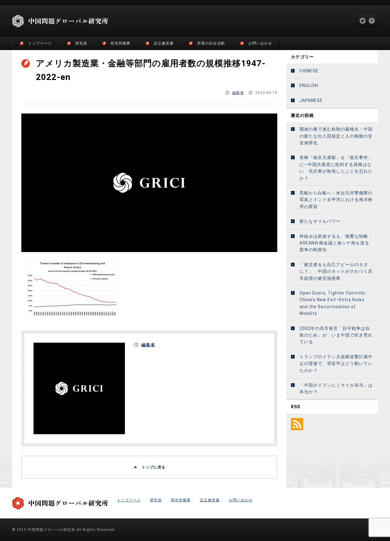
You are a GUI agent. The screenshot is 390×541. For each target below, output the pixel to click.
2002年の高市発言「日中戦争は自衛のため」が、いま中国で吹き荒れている (336, 335)
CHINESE (309, 70)
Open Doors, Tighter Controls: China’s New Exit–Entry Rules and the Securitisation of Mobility (333, 303)
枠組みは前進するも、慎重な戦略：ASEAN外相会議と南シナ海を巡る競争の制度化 (336, 243)
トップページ (40, 43)
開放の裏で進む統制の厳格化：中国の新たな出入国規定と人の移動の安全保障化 (336, 136)
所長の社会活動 (211, 43)
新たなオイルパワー (320, 221)
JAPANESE (311, 100)
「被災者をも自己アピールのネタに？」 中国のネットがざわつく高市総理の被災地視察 (336, 271)
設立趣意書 (164, 43)
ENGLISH (309, 85)
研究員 (81, 43)
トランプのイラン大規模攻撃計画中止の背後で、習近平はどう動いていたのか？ (336, 363)
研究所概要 (120, 43)
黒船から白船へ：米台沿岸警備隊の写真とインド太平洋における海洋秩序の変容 (336, 199)
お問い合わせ (260, 43)
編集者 (238, 93)
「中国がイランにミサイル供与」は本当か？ (336, 388)
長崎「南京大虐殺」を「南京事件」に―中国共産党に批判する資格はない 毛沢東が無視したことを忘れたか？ (336, 167)
